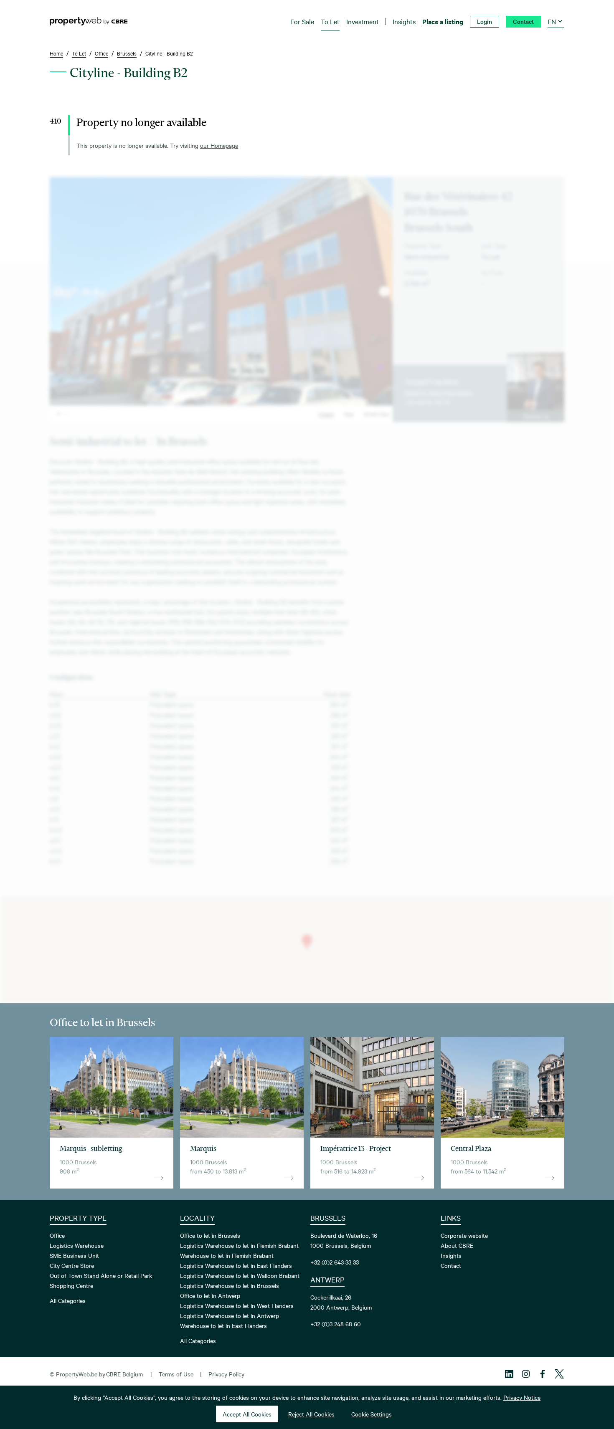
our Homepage (219, 145)
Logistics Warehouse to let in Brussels (229, 1285)
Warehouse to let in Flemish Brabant (227, 1255)
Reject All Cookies (311, 1414)
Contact (451, 1265)
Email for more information (438, 392)
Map (349, 413)
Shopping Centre (71, 1285)
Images (326, 413)
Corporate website (464, 1235)
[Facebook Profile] (543, 1374)
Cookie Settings (371, 1414)
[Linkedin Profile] (509, 1374)
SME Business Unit (74, 1255)
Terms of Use (176, 1374)
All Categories (68, 1300)
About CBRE (457, 1245)
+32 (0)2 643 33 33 (334, 1262)
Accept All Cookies (247, 1414)
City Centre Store (72, 1265)
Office (57, 1235)
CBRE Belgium (124, 1374)
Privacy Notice (521, 1397)
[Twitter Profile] (559, 1374)
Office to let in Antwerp (210, 1295)
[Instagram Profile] (526, 1374)
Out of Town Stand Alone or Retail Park (101, 1275)
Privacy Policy (226, 1374)
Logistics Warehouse (77, 1245)
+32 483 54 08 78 (427, 402)
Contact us (535, 416)
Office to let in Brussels (210, 1235)
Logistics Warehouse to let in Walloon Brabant (239, 1275)
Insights (451, 1255)
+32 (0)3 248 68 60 (335, 1324)
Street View (376, 413)
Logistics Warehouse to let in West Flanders (237, 1305)
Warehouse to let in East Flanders (223, 1325)
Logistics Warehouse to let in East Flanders (236, 1265)
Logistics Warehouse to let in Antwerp (229, 1315)
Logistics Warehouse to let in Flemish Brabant (239, 1245)
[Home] (88, 21)
